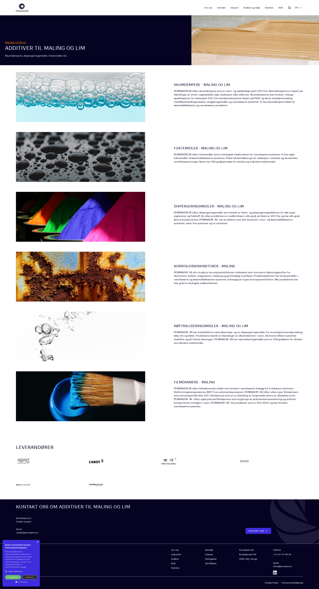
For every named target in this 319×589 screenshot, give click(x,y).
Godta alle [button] (13, 577)
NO (301, 7)
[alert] (21, 563)
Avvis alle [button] (30, 577)
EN (296, 7)
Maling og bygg (15, 42)
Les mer (23, 567)
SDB (280, 7)
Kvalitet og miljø (251, 7)
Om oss (208, 7)
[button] (21, 582)
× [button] (38, 542)
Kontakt (221, 7)
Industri (234, 7)
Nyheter (269, 7)
